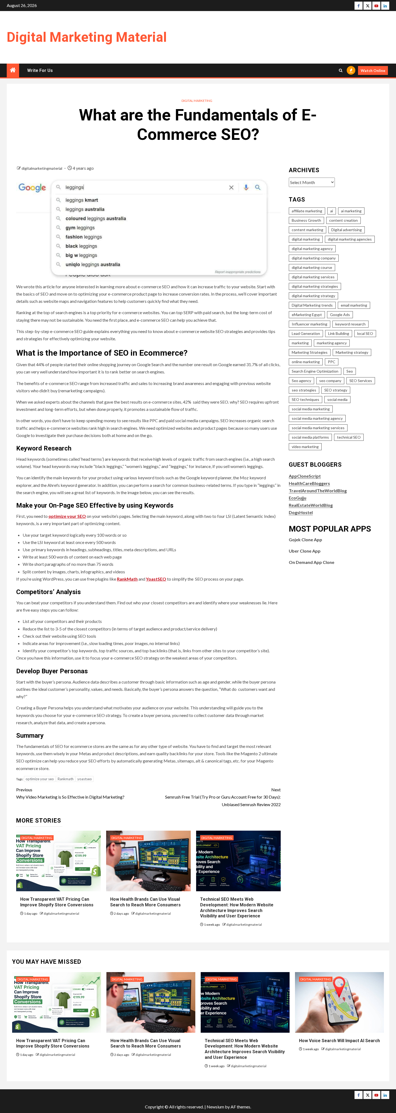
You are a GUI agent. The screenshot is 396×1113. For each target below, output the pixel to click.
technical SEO (349, 437)
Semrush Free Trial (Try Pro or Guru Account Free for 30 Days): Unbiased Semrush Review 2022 (223, 797)
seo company (330, 380)
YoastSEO (156, 578)
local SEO (365, 333)
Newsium (215, 1106)
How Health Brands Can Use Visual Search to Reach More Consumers (145, 1043)
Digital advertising (346, 229)
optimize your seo (40, 779)
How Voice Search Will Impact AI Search (339, 1040)
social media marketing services (318, 427)
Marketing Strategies (310, 352)
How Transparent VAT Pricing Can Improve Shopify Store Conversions (53, 1043)
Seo (349, 371)
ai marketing (351, 211)
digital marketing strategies (315, 286)
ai (331, 211)
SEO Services (360, 380)
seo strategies (304, 390)
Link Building (338, 333)
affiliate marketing (307, 211)
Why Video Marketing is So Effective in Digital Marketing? (70, 793)
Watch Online (373, 70)
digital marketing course (312, 267)
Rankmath (66, 779)
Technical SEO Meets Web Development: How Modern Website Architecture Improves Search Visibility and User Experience (245, 1049)
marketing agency (332, 343)
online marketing (306, 361)
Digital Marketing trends (312, 305)
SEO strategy (335, 390)
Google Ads (340, 314)
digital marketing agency (312, 248)
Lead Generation (306, 333)
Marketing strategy (352, 352)
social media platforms (310, 437)
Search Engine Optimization (315, 371)
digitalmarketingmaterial (42, 168)
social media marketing (311, 409)
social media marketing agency (317, 418)
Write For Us (40, 70)
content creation (343, 220)
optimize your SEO (67, 516)
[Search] (340, 70)
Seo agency (301, 380)
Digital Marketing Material (87, 37)
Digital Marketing (197, 101)
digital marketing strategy (313, 295)
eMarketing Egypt (307, 314)
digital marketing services (313, 277)
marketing (300, 343)
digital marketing (306, 239)
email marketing (354, 305)
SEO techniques (305, 399)
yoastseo (84, 779)
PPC (331, 361)
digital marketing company (314, 258)
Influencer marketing (309, 324)
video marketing (305, 446)
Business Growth (306, 220)
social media (337, 399)
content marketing (307, 229)
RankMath (127, 578)
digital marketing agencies (350, 239)
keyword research (350, 324)
